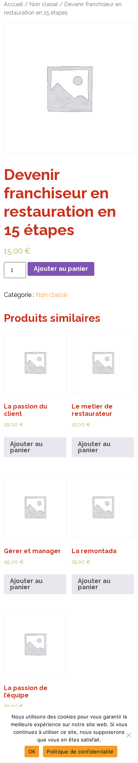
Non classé (44, 4)
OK (32, 751)
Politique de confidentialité (80, 751)
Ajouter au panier (61, 268)
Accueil (13, 4)
